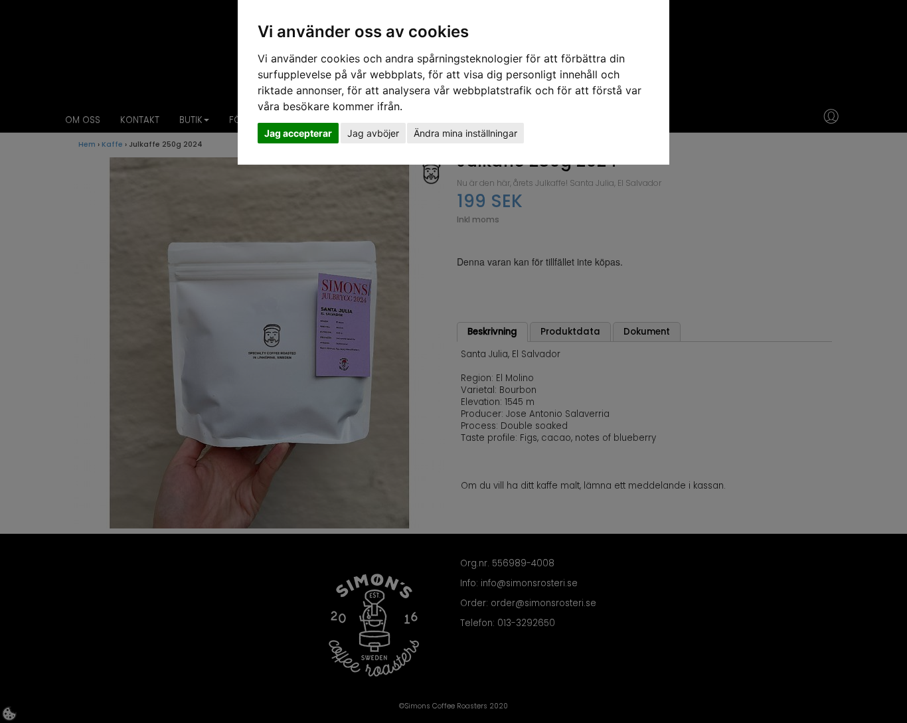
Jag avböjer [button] (373, 133)
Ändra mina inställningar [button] (465, 133)
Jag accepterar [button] (298, 133)
